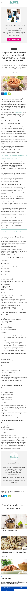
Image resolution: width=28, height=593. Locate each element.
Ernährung (14, 49)
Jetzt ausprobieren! (14, 39)
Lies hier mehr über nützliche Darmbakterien (13, 231)
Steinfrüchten (19, 112)
